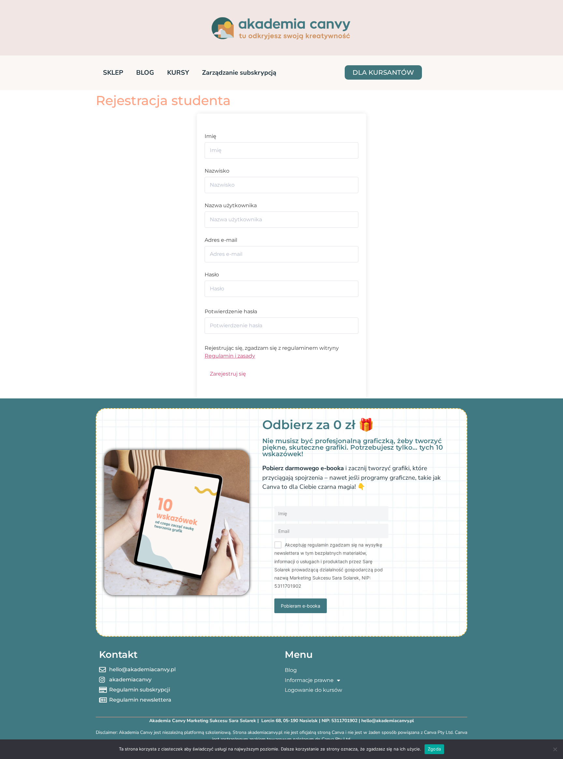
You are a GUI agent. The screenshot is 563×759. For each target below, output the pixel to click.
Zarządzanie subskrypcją (239, 72)
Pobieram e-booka (300, 606)
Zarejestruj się (228, 374)
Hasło (212, 274)
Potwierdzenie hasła (231, 311)
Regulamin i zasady (230, 356)
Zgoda (434, 748)
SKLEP (113, 72)
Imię (210, 136)
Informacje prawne (309, 680)
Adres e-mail (221, 240)
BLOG (145, 72)
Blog (291, 670)
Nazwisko (217, 171)
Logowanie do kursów (313, 690)
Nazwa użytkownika (231, 205)
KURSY (178, 72)
